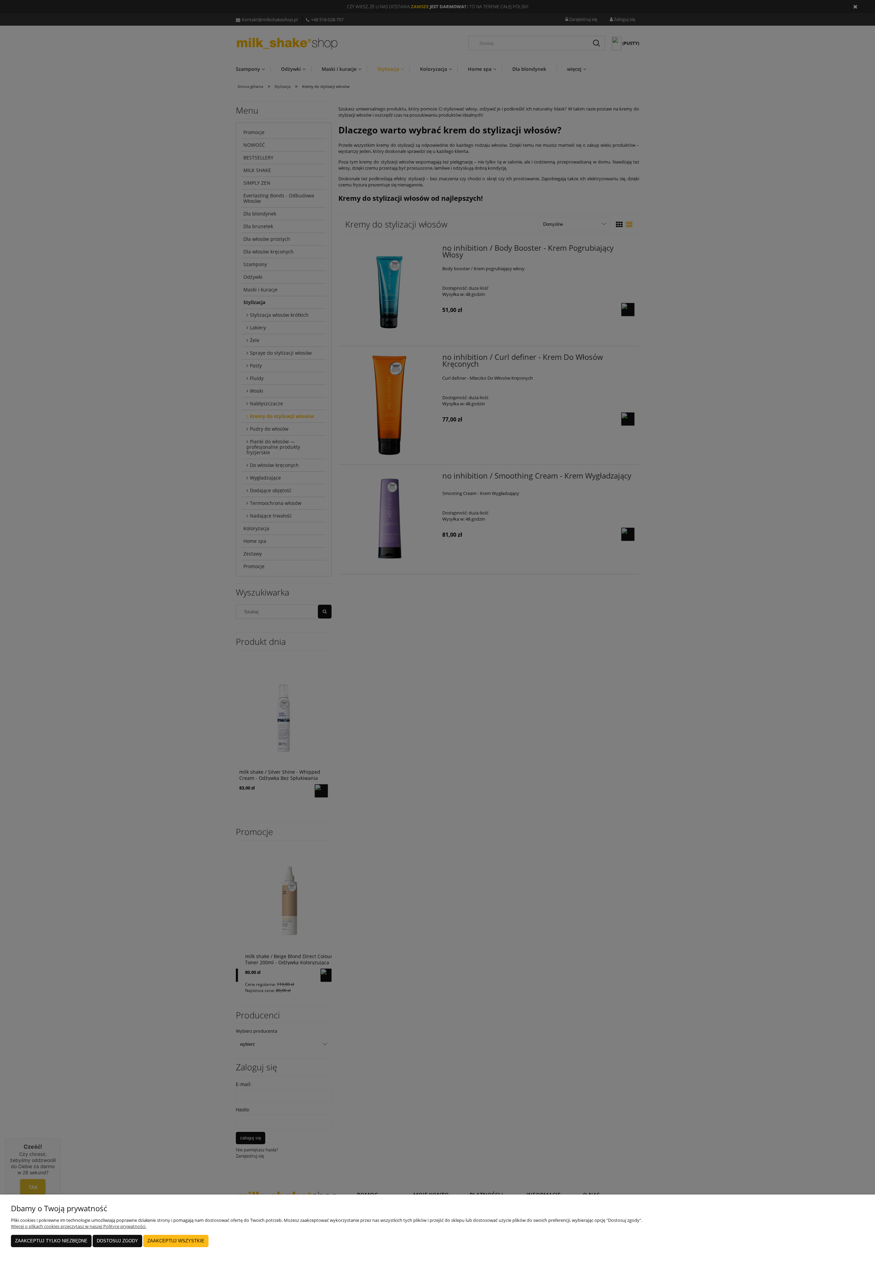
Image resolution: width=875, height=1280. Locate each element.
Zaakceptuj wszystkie (175, 1240)
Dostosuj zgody (117, 1240)
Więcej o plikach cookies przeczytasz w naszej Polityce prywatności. (78, 1226)
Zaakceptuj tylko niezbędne (51, 1240)
